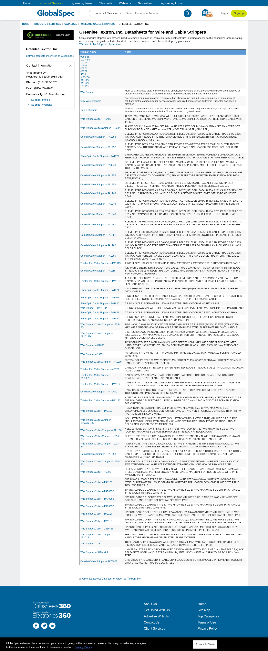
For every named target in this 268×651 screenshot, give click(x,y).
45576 (83, 68)
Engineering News (81, 3)
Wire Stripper (87, 92)
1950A (84, 65)
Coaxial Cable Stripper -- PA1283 (98, 136)
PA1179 (84, 83)
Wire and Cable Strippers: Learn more (100, 44)
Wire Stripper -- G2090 (92, 345)
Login (224, 13)
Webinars (125, 3)
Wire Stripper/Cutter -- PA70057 (97, 506)
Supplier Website (41, 104)
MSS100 (85, 77)
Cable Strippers (88, 110)
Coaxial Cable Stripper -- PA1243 (98, 203)
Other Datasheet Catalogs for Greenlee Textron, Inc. (111, 578)
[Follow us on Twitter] (44, 626)
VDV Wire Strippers (90, 101)
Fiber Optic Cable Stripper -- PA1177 (99, 156)
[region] (134, 644)
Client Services (154, 628)
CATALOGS (70, 24)
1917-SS (85, 59)
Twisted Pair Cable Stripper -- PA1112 (100, 384)
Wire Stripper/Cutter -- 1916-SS (97, 528)
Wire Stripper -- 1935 (91, 354)
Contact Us (151, 622)
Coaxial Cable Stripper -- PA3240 (98, 165)
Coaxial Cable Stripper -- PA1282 (98, 245)
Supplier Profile (40, 99)
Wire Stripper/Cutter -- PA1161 (96, 482)
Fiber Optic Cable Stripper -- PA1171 (99, 290)
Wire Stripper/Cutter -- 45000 (95, 472)
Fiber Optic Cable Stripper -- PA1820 (99, 303)
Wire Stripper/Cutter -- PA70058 (97, 498)
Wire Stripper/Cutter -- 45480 (95, 119)
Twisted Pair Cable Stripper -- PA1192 (100, 400)
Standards (105, 3)
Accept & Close (205, 644)
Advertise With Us (156, 616)
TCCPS (84, 86)
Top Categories (208, 616)
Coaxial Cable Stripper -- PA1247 (98, 224)
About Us (150, 604)
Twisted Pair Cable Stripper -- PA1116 (100, 281)
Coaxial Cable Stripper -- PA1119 (98, 270)
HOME (25, 24)
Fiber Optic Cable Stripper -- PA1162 (99, 297)
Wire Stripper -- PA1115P (93, 308)
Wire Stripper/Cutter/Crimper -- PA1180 (101, 430)
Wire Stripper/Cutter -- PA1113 (96, 411)
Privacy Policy (208, 628)
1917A (84, 62)
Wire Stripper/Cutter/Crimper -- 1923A (100, 128)
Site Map (204, 610)
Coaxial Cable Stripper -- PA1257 (98, 147)
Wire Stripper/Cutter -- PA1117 (96, 513)
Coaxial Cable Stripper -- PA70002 (98, 391)
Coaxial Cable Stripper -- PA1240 (98, 214)
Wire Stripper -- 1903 (91, 543)
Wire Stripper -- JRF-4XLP (94, 552)
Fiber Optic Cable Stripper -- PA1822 (99, 318)
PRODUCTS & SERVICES (47, 24)
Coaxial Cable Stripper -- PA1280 (98, 255)
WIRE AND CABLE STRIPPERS (98, 24)
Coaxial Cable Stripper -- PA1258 (98, 454)
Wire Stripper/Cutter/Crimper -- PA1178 (101, 361)
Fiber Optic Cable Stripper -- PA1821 (99, 312)
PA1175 (84, 80)
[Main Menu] (24, 13)
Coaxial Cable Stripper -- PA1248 (98, 193)
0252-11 (84, 56)
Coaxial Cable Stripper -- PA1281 (98, 235)
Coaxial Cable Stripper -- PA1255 (98, 175)
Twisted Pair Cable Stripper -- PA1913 (100, 263)
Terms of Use (207, 622)
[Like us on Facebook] (36, 626)
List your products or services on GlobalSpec (50, 56)
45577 (83, 71)
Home (27, 3)
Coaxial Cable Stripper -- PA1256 (98, 184)
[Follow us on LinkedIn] (52, 626)
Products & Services (50, 3)
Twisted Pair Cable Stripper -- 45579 (99, 369)
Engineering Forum (171, 3)
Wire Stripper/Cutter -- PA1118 (96, 521)
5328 (83, 74)
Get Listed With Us (157, 610)
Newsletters (145, 3)
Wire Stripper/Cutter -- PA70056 (97, 491)
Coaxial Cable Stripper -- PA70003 (98, 561)
